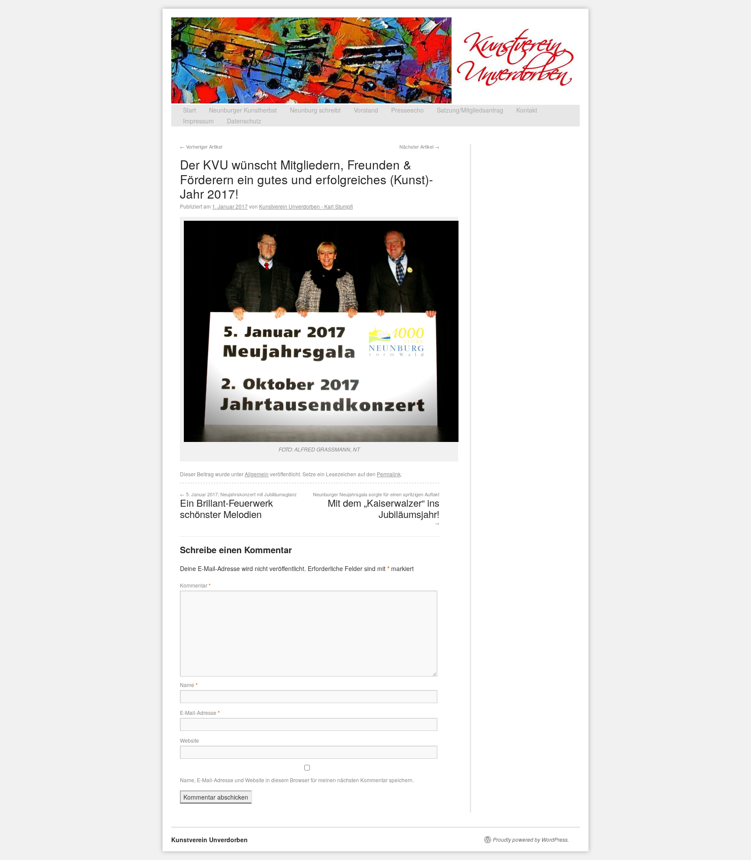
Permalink (389, 474)
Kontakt (526, 110)
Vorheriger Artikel (201, 146)
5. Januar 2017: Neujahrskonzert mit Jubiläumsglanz (238, 505)
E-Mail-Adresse (200, 712)
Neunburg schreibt (315, 110)
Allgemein (257, 474)
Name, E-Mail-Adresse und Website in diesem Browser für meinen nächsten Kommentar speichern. (297, 780)
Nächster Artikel (419, 146)
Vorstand (366, 110)
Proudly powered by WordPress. (531, 839)
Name (189, 684)
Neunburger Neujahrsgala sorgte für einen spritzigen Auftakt (376, 508)
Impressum (198, 120)
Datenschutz (244, 120)
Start (189, 110)
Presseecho (407, 110)
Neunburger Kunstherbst (243, 110)
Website (189, 740)
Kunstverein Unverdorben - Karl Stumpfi (306, 206)
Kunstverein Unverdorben (209, 839)
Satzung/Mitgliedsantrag (470, 110)
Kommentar (195, 585)
